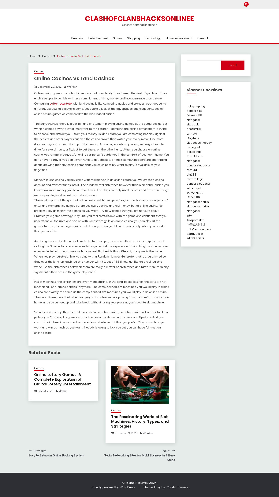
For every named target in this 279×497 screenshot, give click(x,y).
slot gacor (193, 120)
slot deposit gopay (199, 142)
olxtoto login (195, 179)
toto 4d (192, 170)
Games (117, 38)
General (202, 38)
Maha (62, 391)
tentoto (192, 133)
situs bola (193, 124)
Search (233, 65)
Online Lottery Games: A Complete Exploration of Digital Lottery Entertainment (62, 379)
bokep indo (194, 152)
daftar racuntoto (61, 103)
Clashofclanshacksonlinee (139, 19)
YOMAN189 (195, 193)
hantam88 (194, 129)
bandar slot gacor (198, 165)
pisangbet (193, 147)
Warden (72, 86)
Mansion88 (194, 115)
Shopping (133, 38)
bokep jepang (196, 106)
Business (77, 38)
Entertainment (98, 38)
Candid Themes (177, 487)
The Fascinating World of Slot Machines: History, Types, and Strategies (140, 421)
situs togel (194, 188)
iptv (189, 215)
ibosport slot (195, 220)
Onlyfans (193, 138)
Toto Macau (195, 156)
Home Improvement (179, 38)
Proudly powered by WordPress (113, 487)
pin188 (191, 174)
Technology (153, 38)
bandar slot (194, 111)
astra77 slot (195, 234)
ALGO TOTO (195, 238)
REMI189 (193, 197)
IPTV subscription (199, 229)
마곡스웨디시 (196, 224)
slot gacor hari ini (198, 202)
